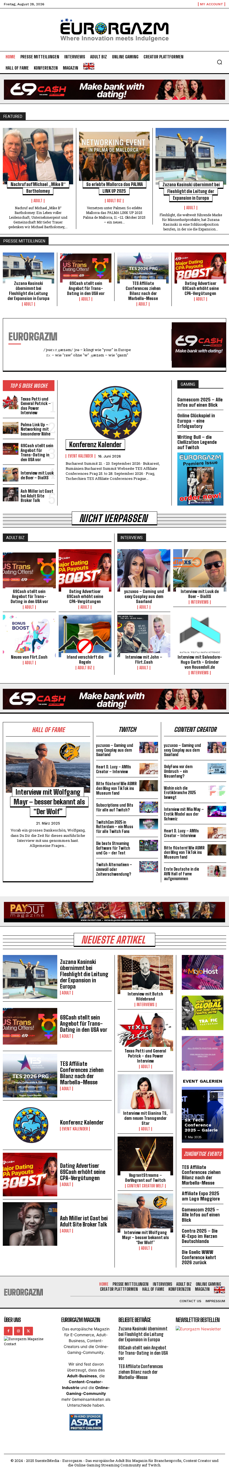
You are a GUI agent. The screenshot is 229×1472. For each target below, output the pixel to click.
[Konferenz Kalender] (114, 412)
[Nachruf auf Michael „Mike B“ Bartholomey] (38, 156)
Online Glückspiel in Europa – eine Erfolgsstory (196, 421)
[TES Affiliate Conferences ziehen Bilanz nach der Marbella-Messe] (143, 268)
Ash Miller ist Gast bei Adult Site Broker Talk (37, 496)
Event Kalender (80, 456)
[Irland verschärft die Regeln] (85, 636)
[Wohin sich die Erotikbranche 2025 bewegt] (216, 790)
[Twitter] (28, 1331)
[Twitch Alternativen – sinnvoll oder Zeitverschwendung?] (148, 866)
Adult (38, 201)
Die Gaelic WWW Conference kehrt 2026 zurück (199, 1257)
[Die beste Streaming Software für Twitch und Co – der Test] (148, 845)
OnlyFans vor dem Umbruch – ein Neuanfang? (178, 771)
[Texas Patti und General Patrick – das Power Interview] (10, 402)
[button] (219, 62)
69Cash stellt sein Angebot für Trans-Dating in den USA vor (85, 288)
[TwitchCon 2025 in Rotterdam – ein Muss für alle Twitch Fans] (148, 824)
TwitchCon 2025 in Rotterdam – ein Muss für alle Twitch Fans (114, 827)
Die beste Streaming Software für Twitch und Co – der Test (113, 848)
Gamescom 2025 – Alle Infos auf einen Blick (200, 402)
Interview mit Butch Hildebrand (145, 996)
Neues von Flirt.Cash (29, 656)
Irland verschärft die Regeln (85, 659)
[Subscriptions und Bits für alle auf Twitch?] (148, 807)
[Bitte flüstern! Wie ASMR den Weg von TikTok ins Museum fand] (148, 785)
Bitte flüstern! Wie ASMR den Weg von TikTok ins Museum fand (116, 788)
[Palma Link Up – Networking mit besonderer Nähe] (10, 428)
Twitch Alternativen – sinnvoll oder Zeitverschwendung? (114, 869)
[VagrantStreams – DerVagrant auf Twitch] (145, 1156)
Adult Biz (114, 201)
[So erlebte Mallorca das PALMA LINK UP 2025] (114, 156)
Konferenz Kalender (95, 444)
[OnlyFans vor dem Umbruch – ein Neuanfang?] (216, 768)
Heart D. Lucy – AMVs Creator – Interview (113, 769)
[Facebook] (8, 1331)
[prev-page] (204, 1096)
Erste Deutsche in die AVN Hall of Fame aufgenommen (181, 874)
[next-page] (214, 1096)
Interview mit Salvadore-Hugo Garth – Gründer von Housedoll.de (200, 662)
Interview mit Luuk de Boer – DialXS (37, 475)
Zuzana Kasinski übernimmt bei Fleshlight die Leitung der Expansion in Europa (191, 191)
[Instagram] (18, 1331)
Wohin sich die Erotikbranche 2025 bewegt (180, 793)
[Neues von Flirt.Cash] (29, 636)
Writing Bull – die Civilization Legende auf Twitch (197, 442)
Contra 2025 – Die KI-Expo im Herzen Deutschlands (200, 1236)
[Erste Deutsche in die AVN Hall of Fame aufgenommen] (216, 871)
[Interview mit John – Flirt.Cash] (143, 636)
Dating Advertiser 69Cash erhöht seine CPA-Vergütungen (200, 288)
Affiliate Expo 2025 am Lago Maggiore (201, 1196)
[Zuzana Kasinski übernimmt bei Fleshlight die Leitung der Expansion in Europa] (191, 156)
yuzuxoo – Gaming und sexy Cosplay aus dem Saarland (144, 596)
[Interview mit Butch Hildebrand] (145, 974)
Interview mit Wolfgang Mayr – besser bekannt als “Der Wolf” (49, 802)
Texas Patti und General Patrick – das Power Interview (36, 405)
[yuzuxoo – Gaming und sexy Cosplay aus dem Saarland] (143, 570)
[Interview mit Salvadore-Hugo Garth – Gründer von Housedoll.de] (199, 636)
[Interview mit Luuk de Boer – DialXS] (10, 475)
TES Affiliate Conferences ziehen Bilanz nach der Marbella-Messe (143, 291)
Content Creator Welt (145, 1186)
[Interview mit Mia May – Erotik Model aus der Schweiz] (216, 811)
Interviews (200, 602)
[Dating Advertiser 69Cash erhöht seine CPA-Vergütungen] (200, 268)
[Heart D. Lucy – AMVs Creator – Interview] (148, 768)
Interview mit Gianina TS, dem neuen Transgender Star (145, 1118)
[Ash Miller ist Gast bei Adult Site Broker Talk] (10, 494)
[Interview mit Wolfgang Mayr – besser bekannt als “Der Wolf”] (48, 767)
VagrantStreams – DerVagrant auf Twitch (145, 1178)
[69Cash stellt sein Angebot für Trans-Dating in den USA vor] (85, 268)
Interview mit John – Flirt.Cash (143, 659)
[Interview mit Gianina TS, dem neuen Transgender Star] (145, 1093)
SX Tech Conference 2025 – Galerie (201, 1125)
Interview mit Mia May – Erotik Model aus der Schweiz (184, 814)
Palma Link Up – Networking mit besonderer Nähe (35, 429)
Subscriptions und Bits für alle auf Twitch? (114, 807)
